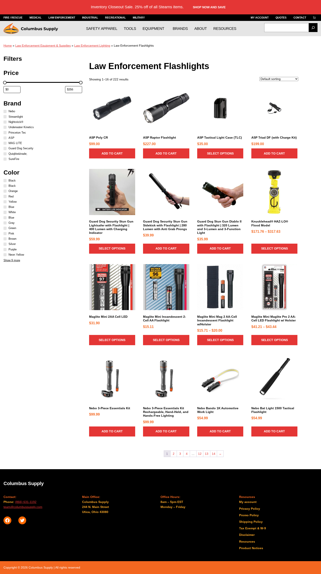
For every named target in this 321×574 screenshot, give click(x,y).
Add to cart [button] (112, 153)
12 (200, 453)
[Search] (313, 27)
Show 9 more (11, 260)
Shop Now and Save (209, 7)
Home (7, 45)
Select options (220, 153)
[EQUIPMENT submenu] (168, 28)
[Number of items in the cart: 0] (314, 17)
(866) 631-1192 (25, 502)
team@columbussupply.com (22, 507)
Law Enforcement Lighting (92, 45)
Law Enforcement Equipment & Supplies (43, 45)
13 (206, 453)
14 (213, 453)
